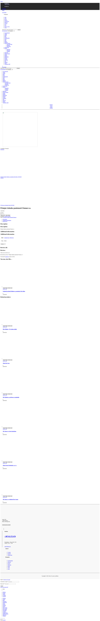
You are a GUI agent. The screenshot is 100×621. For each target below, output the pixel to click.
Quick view (10, 325)
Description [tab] (3, 224)
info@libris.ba (8, 546)
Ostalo (6, 54)
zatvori (4, 619)
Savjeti (6, 58)
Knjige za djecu (7, 43)
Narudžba (4, 610)
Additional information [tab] (7, 231)
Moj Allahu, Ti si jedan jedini (10, 329)
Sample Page (5, 612)
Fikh (5, 40)
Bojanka (8, 45)
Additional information (7, 220)
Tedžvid (8, 51)
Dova (6, 37)
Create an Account (6, 579)
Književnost (7, 47)
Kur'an (6, 48)
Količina (2, 212)
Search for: (4, 29)
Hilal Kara (12, 237)
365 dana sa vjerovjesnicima (9, 431)
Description (5, 219)
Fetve (6, 39)
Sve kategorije (7, 32)
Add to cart (3, 215)
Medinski (8, 49)
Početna (4, 592)
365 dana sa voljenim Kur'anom (10, 499)
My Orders (5, 609)
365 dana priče (9, 44)
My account (5, 607)
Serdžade (6, 59)
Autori (4, 594)
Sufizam (6, 62)
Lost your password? (4, 587)
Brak (5, 36)
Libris (1, 1)
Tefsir (6, 63)
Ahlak (6, 33)
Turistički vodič (7, 64)
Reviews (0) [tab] (3, 247)
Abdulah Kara (6, 237)
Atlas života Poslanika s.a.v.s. (10, 465)
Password (2, 583)
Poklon (6, 55)
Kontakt (4, 596)
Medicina (6, 52)
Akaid (6, 34)
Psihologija (7, 56)
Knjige (4, 593)
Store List (4, 614)
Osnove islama (7, 53)
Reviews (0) (5, 221)
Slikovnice (9, 46)
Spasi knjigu (8, 215)
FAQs (4, 603)
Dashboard (5, 602)
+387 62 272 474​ (10, 536)
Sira (3, 99)
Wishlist (4, 615)
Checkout (4, 601)
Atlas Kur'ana (6, 363)
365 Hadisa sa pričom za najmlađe (11, 397)
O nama (4, 595)
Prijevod (8, 50)
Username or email (4, 581)
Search (19, 29)
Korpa (4, 606)
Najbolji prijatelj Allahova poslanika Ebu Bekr (14, 291)
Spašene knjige (5, 613)
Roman (6, 57)
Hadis (6, 41)
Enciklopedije (7, 38)
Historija (6, 42)
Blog (4, 600)
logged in (7, 256)
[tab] (51, 219)
